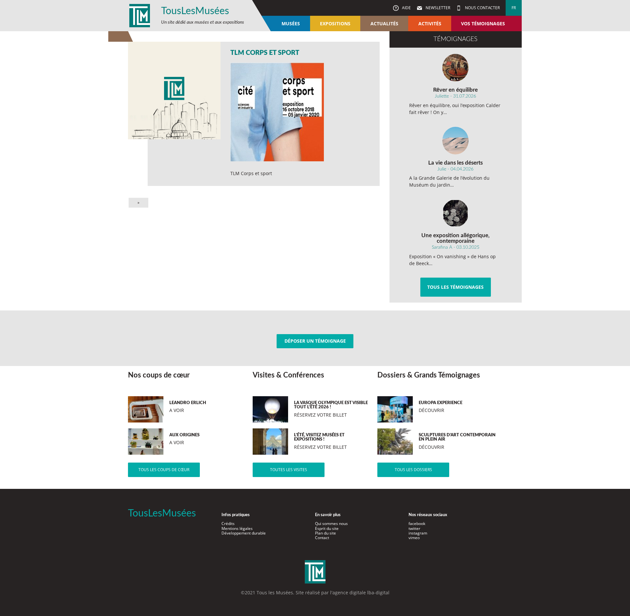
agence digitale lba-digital (360, 592)
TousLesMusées (195, 11)
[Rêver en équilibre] (455, 67)
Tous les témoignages (455, 287)
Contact (322, 537)
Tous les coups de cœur (163, 469)
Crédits (228, 523)
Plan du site (325, 533)
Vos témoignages (483, 23)
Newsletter (437, 8)
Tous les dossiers (413, 469)
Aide (406, 8)
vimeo (414, 537)
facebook (417, 523)
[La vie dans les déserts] (455, 140)
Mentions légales (237, 528)
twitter (414, 528)
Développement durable (243, 533)
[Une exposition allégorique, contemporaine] (455, 213)
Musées (291, 23)
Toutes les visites (288, 469)
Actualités (384, 23)
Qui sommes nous (331, 523)
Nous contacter (482, 8)
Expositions (335, 23)
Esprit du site (327, 528)
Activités (429, 23)
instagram (418, 533)
